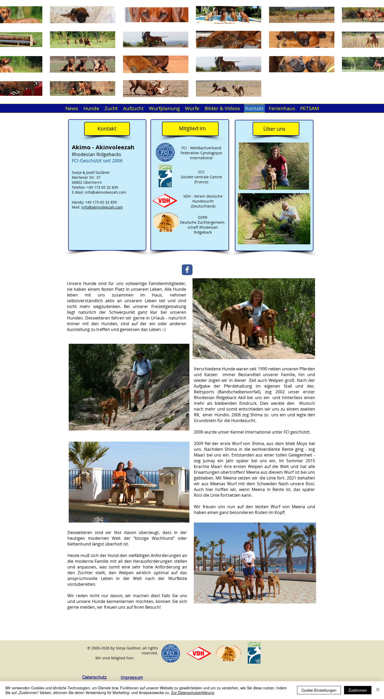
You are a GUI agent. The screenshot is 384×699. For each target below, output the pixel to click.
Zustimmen (357, 690)
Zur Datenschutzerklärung (192, 692)
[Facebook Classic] (187, 269)
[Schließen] (378, 690)
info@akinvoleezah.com (105, 192)
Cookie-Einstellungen (318, 690)
